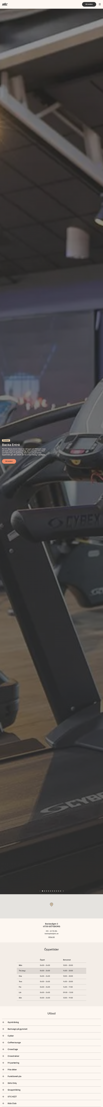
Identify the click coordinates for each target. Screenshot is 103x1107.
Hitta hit (51, 937)
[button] (40, 891)
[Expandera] (3, 1022)
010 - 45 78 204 (51, 931)
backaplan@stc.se (51, 934)
